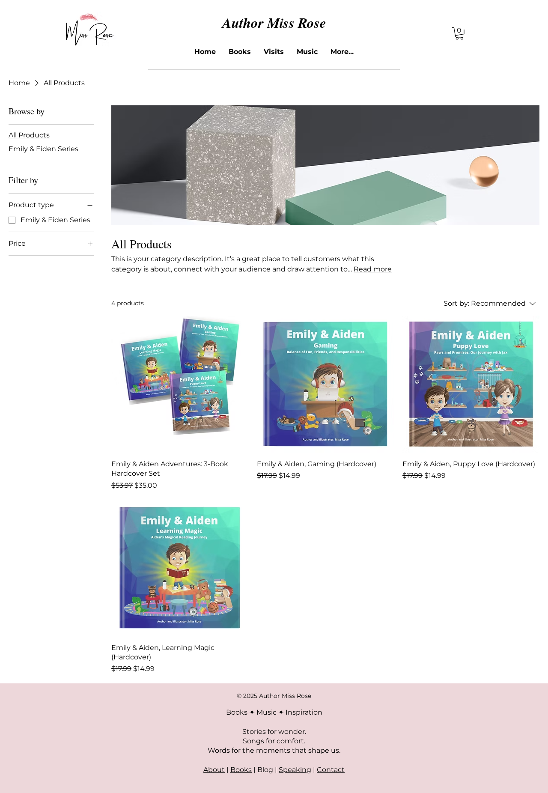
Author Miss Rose (274, 22)
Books (241, 770)
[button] (459, 33)
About (214, 770)
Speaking (295, 770)
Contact (331, 770)
